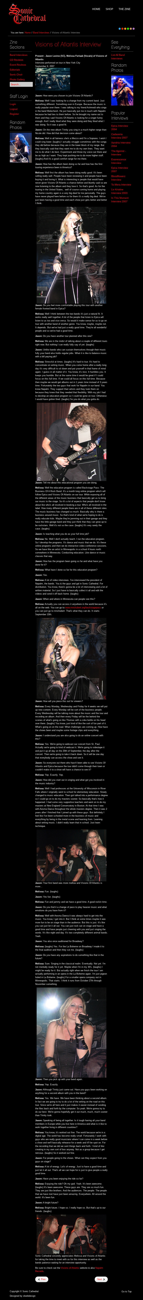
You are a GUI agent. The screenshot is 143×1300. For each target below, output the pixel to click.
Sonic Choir (16, 74)
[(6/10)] (21, 148)
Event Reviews (18, 64)
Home (28, 32)
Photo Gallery (17, 79)
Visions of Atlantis (70, 1268)
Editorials (15, 69)
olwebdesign (29, 1296)
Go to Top (126, 1291)
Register (14, 114)
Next (100, 1279)
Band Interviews (41, 32)
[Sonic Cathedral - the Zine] (28, 13)
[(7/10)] (122, 91)
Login (13, 104)
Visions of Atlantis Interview (68, 44)
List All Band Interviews (118, 57)
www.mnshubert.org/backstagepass (83, 607)
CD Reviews (16, 59)
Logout (13, 109)
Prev (43, 1279)
